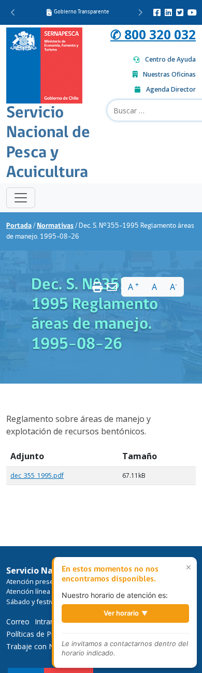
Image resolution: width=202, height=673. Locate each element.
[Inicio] (44, 64)
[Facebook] (157, 12)
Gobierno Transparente (81, 12)
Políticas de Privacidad (43, 634)
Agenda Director (171, 89)
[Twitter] (179, 12)
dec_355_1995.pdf (37, 475)
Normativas (55, 226)
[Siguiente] (140, 12)
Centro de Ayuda (170, 59)
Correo (18, 621)
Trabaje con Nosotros (43, 646)
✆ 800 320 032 (153, 34)
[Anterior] (13, 12)
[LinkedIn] (168, 12)
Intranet (48, 621)
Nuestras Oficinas (169, 74)
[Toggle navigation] (20, 197)
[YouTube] (192, 12)
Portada (19, 226)
